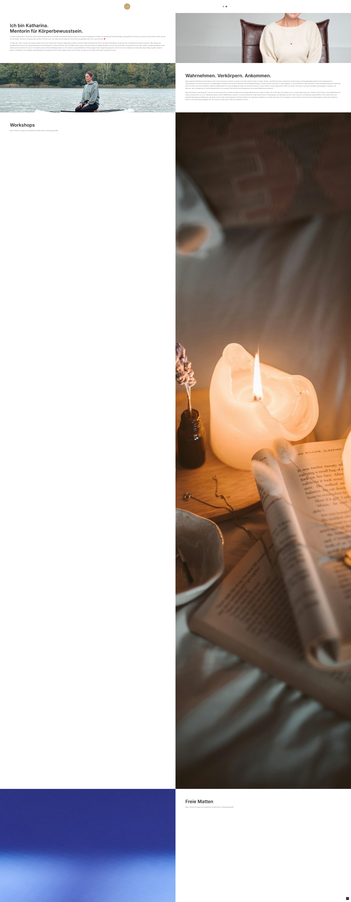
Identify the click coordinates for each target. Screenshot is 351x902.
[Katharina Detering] (127, 6)
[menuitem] (223, 6)
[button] (223, 6)
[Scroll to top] (347, 898)
